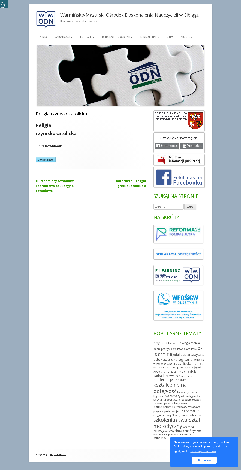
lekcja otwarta (190, 392)
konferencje (163, 379)
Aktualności (62, 36)
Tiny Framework (58, 454)
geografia (197, 363)
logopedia (158, 396)
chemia (195, 343)
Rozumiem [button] (204, 460)
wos (167, 431)
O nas (170, 36)
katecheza (186, 376)
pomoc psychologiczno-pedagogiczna (170, 405)
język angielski (185, 367)
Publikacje (86, 36)
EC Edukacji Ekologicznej (116, 36)
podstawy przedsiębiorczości (184, 399)
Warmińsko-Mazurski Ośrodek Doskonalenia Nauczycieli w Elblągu (130, 15)
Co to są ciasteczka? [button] (203, 451)
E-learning (42, 36)
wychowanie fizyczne (186, 431)
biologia (185, 343)
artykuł (158, 343)
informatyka (169, 367)
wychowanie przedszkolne (168, 434)
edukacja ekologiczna (173, 359)
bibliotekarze (172, 343)
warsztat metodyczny (177, 422)
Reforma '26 (190, 411)
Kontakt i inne (148, 36)
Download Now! (45, 159)
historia (157, 367)
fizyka (187, 363)
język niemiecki (168, 372)
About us (186, 36)
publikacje (171, 411)
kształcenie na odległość (170, 387)
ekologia (177, 363)
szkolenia (164, 419)
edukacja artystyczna (188, 354)
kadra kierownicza (166, 376)
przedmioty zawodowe (187, 406)
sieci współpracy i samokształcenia (181, 415)
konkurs (180, 379)
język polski (186, 371)
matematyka (174, 396)
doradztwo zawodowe (184, 349)
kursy (180, 392)
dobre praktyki (161, 349)
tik (178, 420)
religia (157, 415)
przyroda (158, 411)
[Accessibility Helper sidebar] (4, 4)
